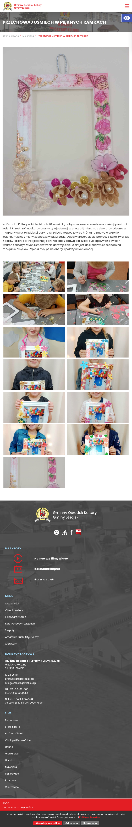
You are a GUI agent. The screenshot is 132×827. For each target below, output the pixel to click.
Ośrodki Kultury (14, 610)
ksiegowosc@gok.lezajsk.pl (20, 683)
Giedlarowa (12, 753)
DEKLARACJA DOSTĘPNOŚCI (18, 807)
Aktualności (12, 603)
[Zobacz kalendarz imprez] (18, 568)
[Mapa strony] (64, 532)
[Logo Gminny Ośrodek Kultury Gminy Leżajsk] (22, 6)
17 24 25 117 (11, 674)
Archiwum (11, 643)
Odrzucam (71, 823)
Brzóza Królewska (15, 733)
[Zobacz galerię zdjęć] (18, 579)
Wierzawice (12, 787)
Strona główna (11, 36)
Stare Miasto (12, 727)
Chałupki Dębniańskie (18, 740)
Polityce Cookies (89, 817)
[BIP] (78, 532)
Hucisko (9, 760)
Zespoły (9, 630)
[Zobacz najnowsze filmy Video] (18, 558)
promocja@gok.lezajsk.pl (19, 679)
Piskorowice (12, 773)
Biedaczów (11, 720)
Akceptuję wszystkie (47, 823)
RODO (6, 803)
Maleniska (28, 36)
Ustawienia (90, 823)
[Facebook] (71, 532)
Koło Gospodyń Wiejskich (20, 623)
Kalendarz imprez (15, 617)
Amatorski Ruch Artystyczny (22, 637)
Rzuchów (10, 780)
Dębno (9, 747)
